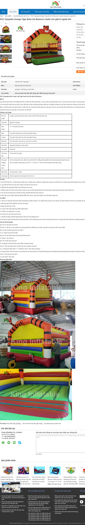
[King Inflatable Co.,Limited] (55, 4)
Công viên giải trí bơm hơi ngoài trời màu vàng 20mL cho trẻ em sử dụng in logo (13, 497)
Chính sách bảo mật (15, 523)
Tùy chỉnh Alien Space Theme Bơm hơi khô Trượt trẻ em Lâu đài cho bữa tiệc (38, 480)
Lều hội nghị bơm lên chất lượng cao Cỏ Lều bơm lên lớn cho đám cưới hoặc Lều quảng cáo (39, 509)
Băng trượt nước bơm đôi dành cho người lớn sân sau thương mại (65, 496)
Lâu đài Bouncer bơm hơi (21, 16)
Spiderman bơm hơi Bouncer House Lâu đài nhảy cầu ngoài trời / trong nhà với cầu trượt (23, 480)
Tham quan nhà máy (41, 12)
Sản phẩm (13, 12)
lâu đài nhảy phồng (14, 423)
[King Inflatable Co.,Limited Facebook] (82, 502)
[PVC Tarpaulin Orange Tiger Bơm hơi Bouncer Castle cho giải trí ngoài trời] (6, 29)
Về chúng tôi (25, 12)
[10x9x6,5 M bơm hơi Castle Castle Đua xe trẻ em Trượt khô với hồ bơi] (8, 470)
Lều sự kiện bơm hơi (36, 491)
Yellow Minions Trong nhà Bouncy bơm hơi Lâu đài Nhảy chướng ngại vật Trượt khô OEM (71, 480)
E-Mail (82, 505)
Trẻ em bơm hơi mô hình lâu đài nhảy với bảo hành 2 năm (13, 510)
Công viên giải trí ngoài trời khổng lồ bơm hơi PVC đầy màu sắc (12, 502)
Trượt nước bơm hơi (63, 491)
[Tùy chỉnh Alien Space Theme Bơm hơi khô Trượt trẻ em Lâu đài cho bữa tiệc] (39, 470)
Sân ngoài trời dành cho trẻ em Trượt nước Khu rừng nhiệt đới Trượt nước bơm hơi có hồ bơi (66, 501)
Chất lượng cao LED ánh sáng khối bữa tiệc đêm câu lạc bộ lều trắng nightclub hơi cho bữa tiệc (38, 503)
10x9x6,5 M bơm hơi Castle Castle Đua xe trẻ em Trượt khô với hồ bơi (8, 480)
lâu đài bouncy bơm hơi (52, 423)
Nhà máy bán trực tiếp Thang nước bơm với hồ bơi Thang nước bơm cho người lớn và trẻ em (66, 507)
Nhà (3, 12)
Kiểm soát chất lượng (61, 12)
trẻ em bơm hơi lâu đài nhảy (32, 423)
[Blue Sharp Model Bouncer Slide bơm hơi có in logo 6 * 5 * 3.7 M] (55, 470)
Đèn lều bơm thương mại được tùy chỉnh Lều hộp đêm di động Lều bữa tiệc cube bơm (39, 497)
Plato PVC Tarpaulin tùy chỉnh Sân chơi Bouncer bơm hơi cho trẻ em (13, 506)
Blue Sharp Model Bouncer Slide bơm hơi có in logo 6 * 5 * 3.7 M (55, 479)
